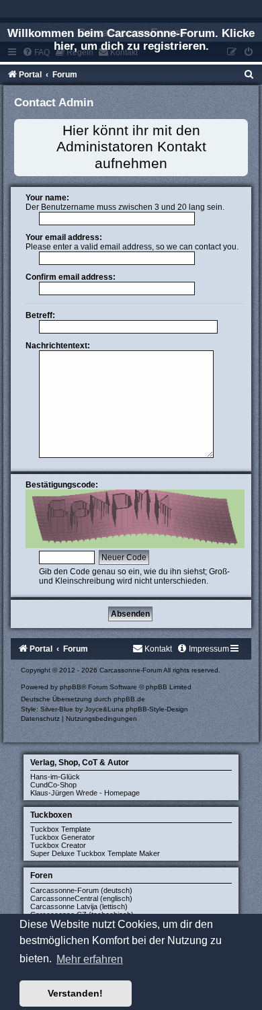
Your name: (47, 197)
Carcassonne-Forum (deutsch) (81, 890)
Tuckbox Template (60, 829)
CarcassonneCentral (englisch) (81, 898)
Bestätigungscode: (62, 485)
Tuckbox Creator (58, 845)
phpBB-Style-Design (157, 709)
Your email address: (64, 237)
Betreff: (40, 315)
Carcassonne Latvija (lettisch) (79, 906)
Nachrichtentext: (58, 345)
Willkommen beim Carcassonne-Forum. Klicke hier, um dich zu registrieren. (131, 39)
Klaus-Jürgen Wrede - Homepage (85, 793)
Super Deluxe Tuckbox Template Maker (95, 853)
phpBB (70, 687)
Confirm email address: (71, 277)
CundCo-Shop (53, 785)
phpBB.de (129, 699)
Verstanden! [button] (75, 993)
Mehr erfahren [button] (89, 959)
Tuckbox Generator (62, 837)
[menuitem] (249, 74)
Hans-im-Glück (55, 777)
